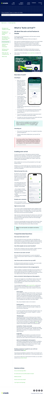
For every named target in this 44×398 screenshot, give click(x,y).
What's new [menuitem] (4, 56)
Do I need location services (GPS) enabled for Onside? (24, 373)
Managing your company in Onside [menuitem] (6, 29)
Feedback (34, 2)
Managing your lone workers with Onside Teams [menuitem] (6, 38)
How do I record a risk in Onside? (20, 379)
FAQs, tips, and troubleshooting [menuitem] (5, 53)
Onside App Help (11, 22)
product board (24, 357)
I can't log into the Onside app (19, 382)
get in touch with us (31, 285)
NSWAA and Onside (17, 376)
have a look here (31, 53)
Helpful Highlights (21, 3)
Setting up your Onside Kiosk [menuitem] (5, 50)
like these (27, 124)
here (36, 322)
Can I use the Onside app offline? (20, 370)
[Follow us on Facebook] (39, 390)
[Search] (41, 15)
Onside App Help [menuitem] (5, 41)
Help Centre (13, 3)
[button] (10, 32)
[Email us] (34, 390)
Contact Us (40, 3)
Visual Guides (28, 3)
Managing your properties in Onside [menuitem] (5, 33)
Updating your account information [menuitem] (5, 45)
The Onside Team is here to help (12, 12)
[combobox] (20, 15)
